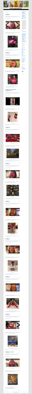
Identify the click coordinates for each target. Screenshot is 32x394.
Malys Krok (23, 53)
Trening (5, 50)
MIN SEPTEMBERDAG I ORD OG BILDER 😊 (24, 40)
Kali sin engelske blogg (24, 52)
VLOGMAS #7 (7, 163)
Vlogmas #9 (7, 124)
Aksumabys (23, 58)
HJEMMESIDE (11, 9)
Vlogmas (7, 50)
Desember (13, 86)
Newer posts (19, 12)
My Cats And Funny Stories (24, 61)
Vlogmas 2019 (9, 50)
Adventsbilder (12, 311)
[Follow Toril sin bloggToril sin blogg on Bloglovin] (24, 31)
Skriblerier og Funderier (24, 55)
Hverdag (14, 124)
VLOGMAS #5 (7, 238)
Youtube (9, 274)
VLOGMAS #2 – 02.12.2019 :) (9, 351)
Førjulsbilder (15, 311)
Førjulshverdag (15, 160)
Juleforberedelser (16, 124)
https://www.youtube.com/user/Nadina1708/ (13, 55)
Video (18, 86)
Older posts (6, 12)
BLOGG (8, 9)
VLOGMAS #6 (7, 201)
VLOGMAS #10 (7, 52)
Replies (9, 236)
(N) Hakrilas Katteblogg (23, 68)
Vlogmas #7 (7, 198)
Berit (22, 48)
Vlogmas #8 (7, 160)
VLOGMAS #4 (7, 276)
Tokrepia (22, 39)
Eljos (22, 50)
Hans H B (22, 51)
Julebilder (19, 311)
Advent (10, 86)
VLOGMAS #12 (7, 14)
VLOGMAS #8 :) (7, 127)
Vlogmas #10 (8, 86)
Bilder (11, 86)
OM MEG (6, 9)
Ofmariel (22, 54)
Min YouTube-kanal (16, 86)
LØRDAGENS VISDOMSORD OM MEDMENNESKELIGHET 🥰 (24, 34)
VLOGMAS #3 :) (7, 314)
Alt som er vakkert (23, 47)
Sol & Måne (23, 62)
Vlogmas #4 (7, 311)
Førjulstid (14, 86)
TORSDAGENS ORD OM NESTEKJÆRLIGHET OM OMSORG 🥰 (24, 41)
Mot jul (8, 388)
